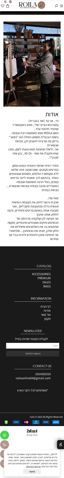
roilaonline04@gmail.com (33, 378)
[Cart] (7, 4)
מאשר (32, 471)
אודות (52, 114)
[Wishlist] (2, 4)
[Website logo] (32, 5)
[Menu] (61, 4)
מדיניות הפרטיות (33, 466)
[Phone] (4, 445)
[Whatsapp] (4, 435)
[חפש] (56, 4)
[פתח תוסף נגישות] (60, 444)
